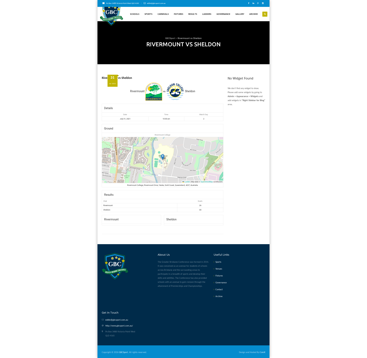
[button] (162, 157)
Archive (253, 14)
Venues (218, 269)
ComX (262, 352)
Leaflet (187, 181)
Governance (223, 14)
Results (192, 14)
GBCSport (123, 352)
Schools (134, 14)
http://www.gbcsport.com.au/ (119, 326)
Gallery (239, 14)
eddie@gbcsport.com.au (116, 320)
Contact (219, 289)
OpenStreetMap (207, 181)
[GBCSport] (112, 14)
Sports (148, 14)
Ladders (206, 14)
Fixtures (178, 14)
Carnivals (163, 14)
